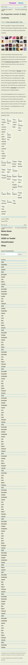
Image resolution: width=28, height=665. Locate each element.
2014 (2, 424)
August (3, 276)
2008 (2, 565)
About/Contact (7, 242)
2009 (2, 550)
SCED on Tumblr (8, 238)
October (3, 308)
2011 (2, 487)
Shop (3, 246)
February (3, 303)
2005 (2, 615)
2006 (2, 594)
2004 (2, 642)
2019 (2, 306)
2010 (2, 519)
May (2, 301)
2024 (2, 262)
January (3, 269)
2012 (2, 470)
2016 (2, 369)
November (4, 291)
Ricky (21, 22)
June (2, 318)
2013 (2, 453)
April (2, 322)
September (4, 264)
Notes (20, 3)
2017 (2, 349)
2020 (2, 286)
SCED (7, 219)
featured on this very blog (12, 61)
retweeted (13, 87)
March (2, 281)
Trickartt (12, 3)
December (4, 274)
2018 (2, 330)
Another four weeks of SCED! (6, 10)
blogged (19, 70)
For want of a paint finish (21, 9)
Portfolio (5, 235)
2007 (2, 572)
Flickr (6, 221)
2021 (2, 272)
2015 (2, 395)
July (2, 279)
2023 (2, 267)
